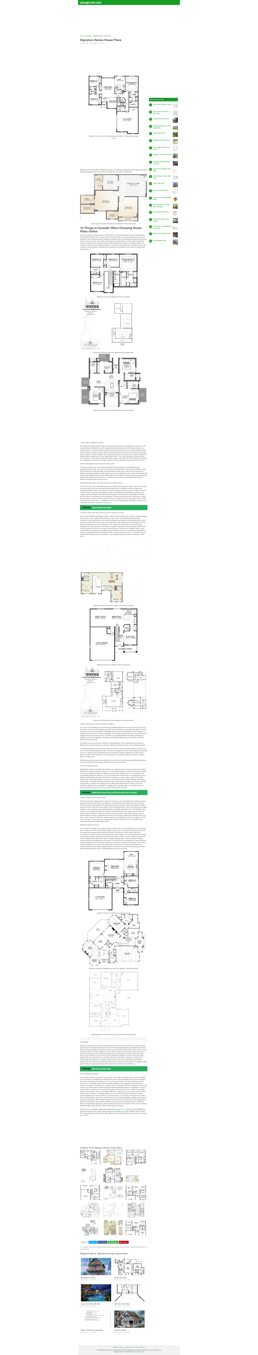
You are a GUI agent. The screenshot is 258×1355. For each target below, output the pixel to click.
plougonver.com (90, 2)
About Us (142, 1347)
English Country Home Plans (162, 154)
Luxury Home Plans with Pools (90, 1304)
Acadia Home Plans (120, 1278)
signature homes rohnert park (105, 1247)
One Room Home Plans (160, 190)
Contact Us (121, 1347)
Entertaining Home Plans (161, 140)
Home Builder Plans (159, 240)
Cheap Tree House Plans (161, 119)
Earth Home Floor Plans (122, 1304)
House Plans (85, 43)
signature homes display (89, 1247)
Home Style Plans (158, 183)
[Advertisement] (129, 21)
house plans (113, 1093)
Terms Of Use (135, 1347)
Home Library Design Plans (162, 233)
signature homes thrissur (137, 1247)
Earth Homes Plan (159, 133)
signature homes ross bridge (122, 1247)
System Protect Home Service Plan (92, 1330)
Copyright (128, 1347)
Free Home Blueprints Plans (162, 104)
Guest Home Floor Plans (161, 212)
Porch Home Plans (120, 1330)
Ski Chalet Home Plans (88, 1278)
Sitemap (115, 1347)
